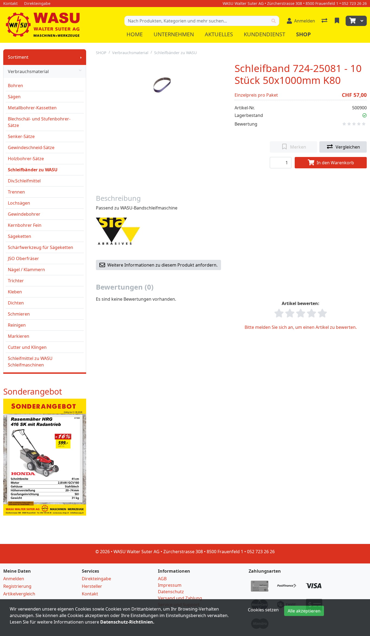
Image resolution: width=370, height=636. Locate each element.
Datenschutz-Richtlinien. (127, 622)
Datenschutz (171, 592)
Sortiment (18, 57)
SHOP (101, 52)
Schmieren (19, 314)
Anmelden (13, 579)
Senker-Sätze (21, 136)
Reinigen (17, 325)
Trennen (16, 192)
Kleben (15, 292)
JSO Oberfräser (23, 258)
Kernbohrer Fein (24, 225)
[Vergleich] (325, 20)
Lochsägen (19, 203)
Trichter (16, 281)
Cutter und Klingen (27, 347)
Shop (303, 34)
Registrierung (17, 586)
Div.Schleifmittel (24, 181)
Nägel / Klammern (26, 270)
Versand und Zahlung (180, 598)
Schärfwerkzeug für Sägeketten (40, 247)
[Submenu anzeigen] (81, 57)
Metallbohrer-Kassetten (32, 108)
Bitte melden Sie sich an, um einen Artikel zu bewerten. (301, 327)
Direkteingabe (96, 579)
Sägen (14, 97)
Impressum (169, 585)
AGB (162, 579)
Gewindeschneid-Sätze (31, 147)
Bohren (15, 85)
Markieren (18, 336)
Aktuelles (219, 34)
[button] (364, 115)
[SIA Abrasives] (118, 231)
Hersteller (92, 586)
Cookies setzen (263, 610)
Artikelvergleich (19, 594)
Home (134, 34)
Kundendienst (264, 34)
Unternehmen (174, 34)
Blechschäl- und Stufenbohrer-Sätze (39, 122)
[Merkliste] (337, 20)
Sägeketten (19, 236)
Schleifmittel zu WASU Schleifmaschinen (30, 361)
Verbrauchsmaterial (28, 71)
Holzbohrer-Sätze (26, 159)
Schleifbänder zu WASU (32, 170)
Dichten (16, 303)
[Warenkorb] (352, 21)
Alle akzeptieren (304, 611)
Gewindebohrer (24, 214)
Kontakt (90, 594)
